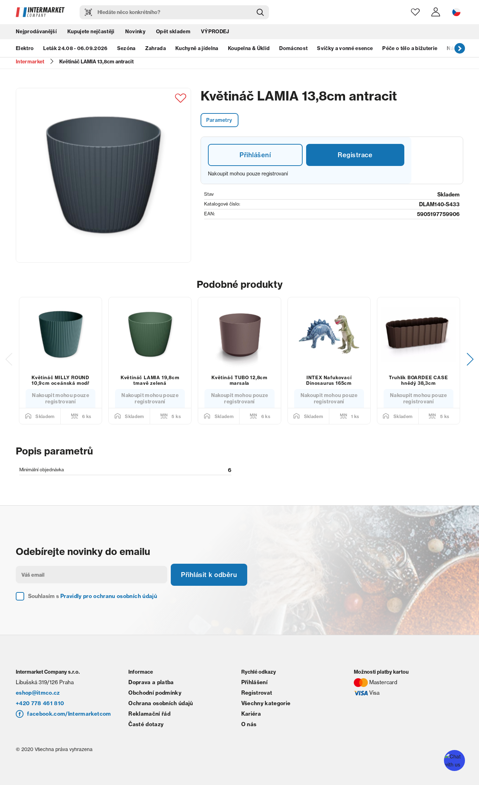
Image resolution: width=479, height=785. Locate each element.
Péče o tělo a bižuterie (409, 48)
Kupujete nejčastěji (90, 31)
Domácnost (293, 48)
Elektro (25, 48)
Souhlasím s (92, 596)
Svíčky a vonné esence (345, 48)
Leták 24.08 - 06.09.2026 (75, 48)
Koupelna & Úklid (249, 48)
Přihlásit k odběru (209, 575)
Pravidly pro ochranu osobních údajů (108, 596)
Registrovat (256, 692)
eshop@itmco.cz (38, 692)
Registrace (355, 155)
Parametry (219, 120)
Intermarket (30, 61)
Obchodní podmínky (154, 692)
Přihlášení (255, 155)
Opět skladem (173, 31)
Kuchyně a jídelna (196, 48)
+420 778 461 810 (40, 703)
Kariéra (251, 713)
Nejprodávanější (36, 31)
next (459, 48)
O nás (249, 724)
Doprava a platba (151, 682)
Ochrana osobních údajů (160, 703)
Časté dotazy (145, 724)
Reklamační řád (149, 713)
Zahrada (155, 48)
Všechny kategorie (266, 703)
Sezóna (126, 48)
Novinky (135, 31)
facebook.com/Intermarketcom (69, 713)
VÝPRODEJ (215, 31)
